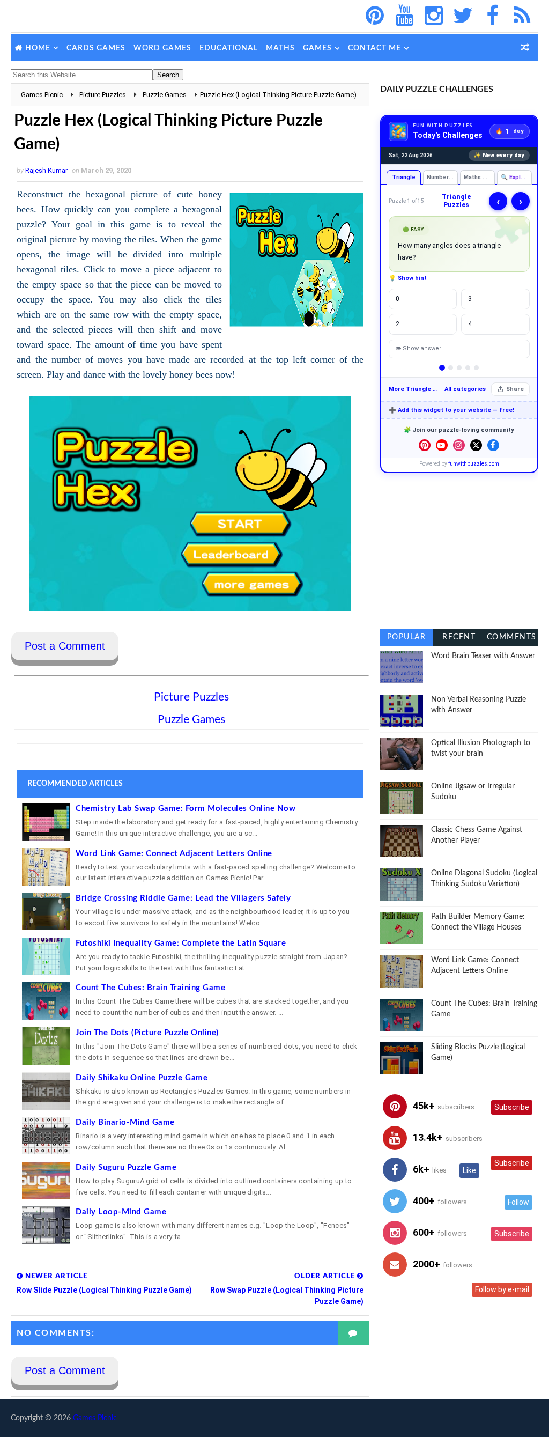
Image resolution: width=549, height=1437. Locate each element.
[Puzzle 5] (476, 367)
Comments (512, 637)
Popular (406, 637)
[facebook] (492, 16)
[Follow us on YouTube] (442, 445)
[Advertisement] (459, 551)
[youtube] (404, 16)
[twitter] (463, 16)
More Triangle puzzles (414, 389)
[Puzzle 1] (442, 368)
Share (515, 389)
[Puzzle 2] (450, 367)
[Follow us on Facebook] (493, 445)
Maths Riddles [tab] (479, 177)
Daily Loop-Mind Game (121, 1212)
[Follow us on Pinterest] (425, 445)
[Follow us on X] (476, 445)
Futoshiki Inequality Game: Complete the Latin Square (181, 943)
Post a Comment (65, 646)
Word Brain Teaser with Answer (483, 656)
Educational (228, 48)
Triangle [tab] (404, 177)
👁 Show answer (418, 348)
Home (37, 48)
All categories (465, 389)
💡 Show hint (408, 278)
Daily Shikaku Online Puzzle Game (141, 1078)
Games (317, 48)
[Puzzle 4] (467, 367)
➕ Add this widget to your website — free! (451, 410)
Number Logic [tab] (442, 177)
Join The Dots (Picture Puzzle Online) (147, 1033)
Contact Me (374, 48)
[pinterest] (374, 16)
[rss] (522, 16)
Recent (459, 637)
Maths (280, 48)
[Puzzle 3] (459, 367)
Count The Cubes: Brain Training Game (150, 988)
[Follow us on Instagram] (459, 445)
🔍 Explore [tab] (515, 177)
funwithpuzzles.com (473, 464)
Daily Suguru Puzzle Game (126, 1167)
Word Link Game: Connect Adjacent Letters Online (174, 854)
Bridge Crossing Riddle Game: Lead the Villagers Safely (183, 898)
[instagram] (433, 16)
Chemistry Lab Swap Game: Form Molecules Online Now (185, 809)
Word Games (162, 48)
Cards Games (95, 48)
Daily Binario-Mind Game (125, 1122)
